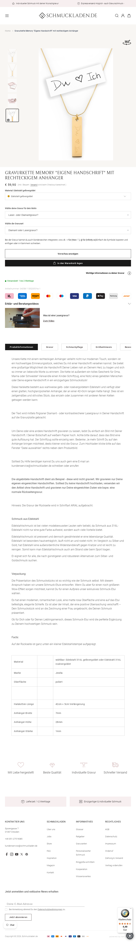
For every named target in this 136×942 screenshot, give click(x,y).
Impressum (110, 843)
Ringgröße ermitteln (85, 862)
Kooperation (81, 869)
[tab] (12, 55)
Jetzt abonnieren (18, 917)
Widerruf (109, 851)
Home (7, 31)
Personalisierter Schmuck (83, 853)
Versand (33, 185)
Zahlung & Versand (114, 858)
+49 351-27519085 (13, 839)
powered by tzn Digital (120, 937)
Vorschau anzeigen (68, 254)
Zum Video (48, 321)
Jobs (49, 836)
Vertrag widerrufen (113, 865)
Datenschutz (111, 836)
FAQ (49, 851)
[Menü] (131, 909)
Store (49, 843)
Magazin (51, 865)
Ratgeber (80, 836)
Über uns (51, 829)
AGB (107, 829)
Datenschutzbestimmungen (50, 909)
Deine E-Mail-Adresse (20, 903)
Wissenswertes (83, 876)
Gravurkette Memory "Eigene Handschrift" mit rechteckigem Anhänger (46, 31)
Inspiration (52, 858)
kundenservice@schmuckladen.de (21, 846)
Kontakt (50, 872)
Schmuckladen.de (30, 936)
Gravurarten (81, 843)
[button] (7, 15)
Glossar (79, 829)
